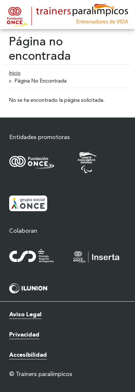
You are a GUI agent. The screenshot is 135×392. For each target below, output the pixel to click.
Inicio (15, 73)
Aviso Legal (25, 315)
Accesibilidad (28, 355)
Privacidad (24, 335)
